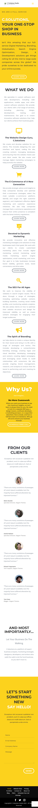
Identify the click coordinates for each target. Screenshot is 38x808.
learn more (19, 77)
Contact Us (17, 791)
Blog (8, 793)
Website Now (18, 789)
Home (9, 789)
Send (29, 771)
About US (27, 791)
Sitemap (18, 795)
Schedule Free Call (19, 424)
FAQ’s (13, 793)
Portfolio (9, 791)
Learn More (19, 166)
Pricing (26, 789)
